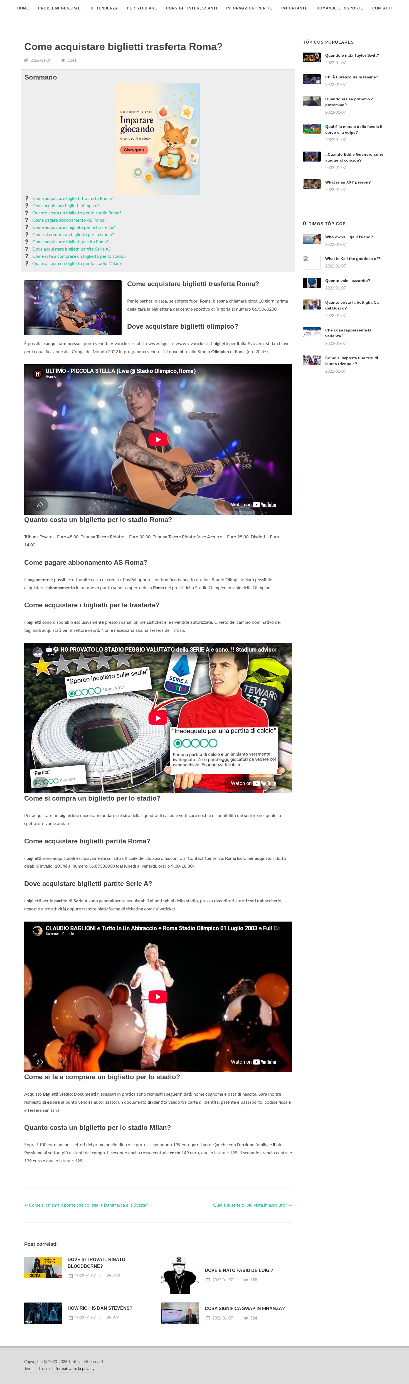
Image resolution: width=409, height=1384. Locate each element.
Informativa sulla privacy (73, 1369)
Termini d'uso (35, 1369)
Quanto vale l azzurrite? (347, 280)
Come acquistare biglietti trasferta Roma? (72, 198)
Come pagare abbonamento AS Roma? (69, 220)
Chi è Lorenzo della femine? (351, 77)
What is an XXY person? (348, 182)
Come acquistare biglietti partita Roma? (70, 242)
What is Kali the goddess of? (352, 258)
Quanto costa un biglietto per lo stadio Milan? (77, 263)
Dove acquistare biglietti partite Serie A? (71, 249)
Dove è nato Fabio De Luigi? (239, 1270)
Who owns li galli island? (349, 237)
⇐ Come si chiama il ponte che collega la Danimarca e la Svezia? (86, 1205)
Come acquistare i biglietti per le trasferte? (73, 227)
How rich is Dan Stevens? (100, 1308)
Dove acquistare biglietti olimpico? (65, 206)
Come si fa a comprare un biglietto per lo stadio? (79, 256)
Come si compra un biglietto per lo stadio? (73, 234)
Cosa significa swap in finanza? (245, 1308)
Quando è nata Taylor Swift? (352, 55)
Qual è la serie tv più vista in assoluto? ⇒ (252, 1205)
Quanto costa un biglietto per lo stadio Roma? (76, 213)
